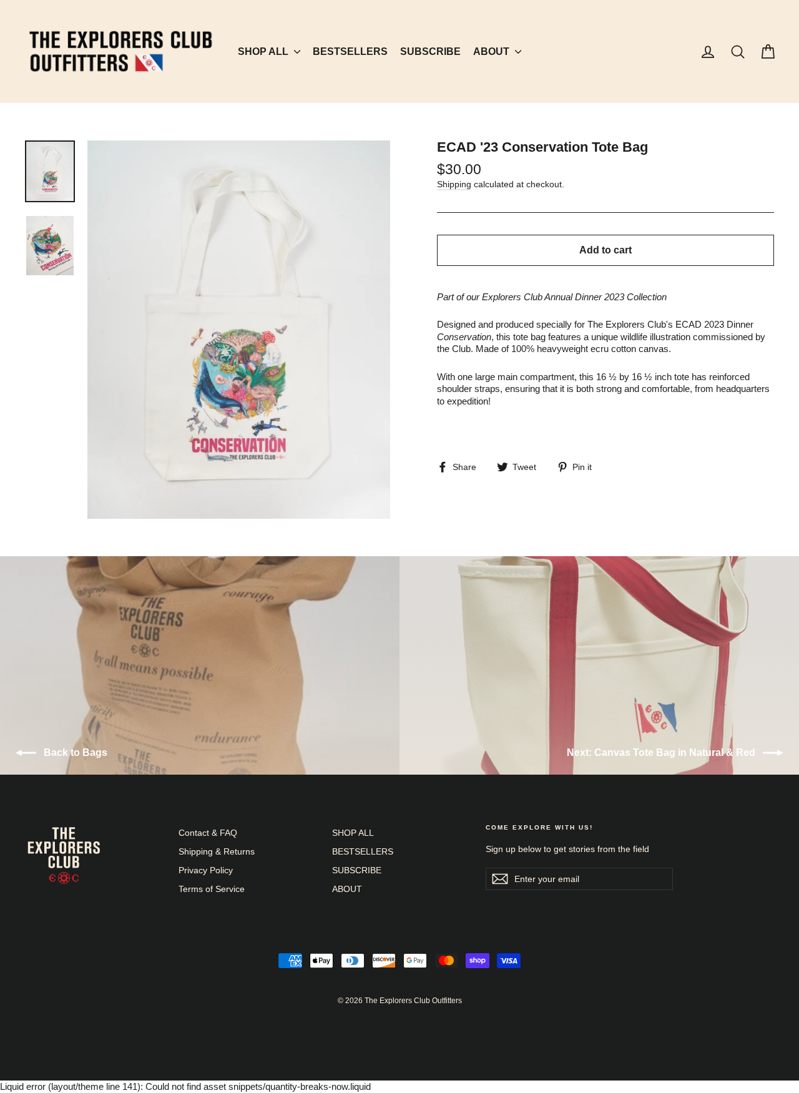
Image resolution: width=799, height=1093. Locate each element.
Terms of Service (212, 889)
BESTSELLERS (350, 51)
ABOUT (492, 51)
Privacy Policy (206, 870)
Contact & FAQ (208, 833)
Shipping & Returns (217, 851)
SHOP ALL (264, 51)
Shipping (454, 184)
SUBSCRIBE (430, 51)
